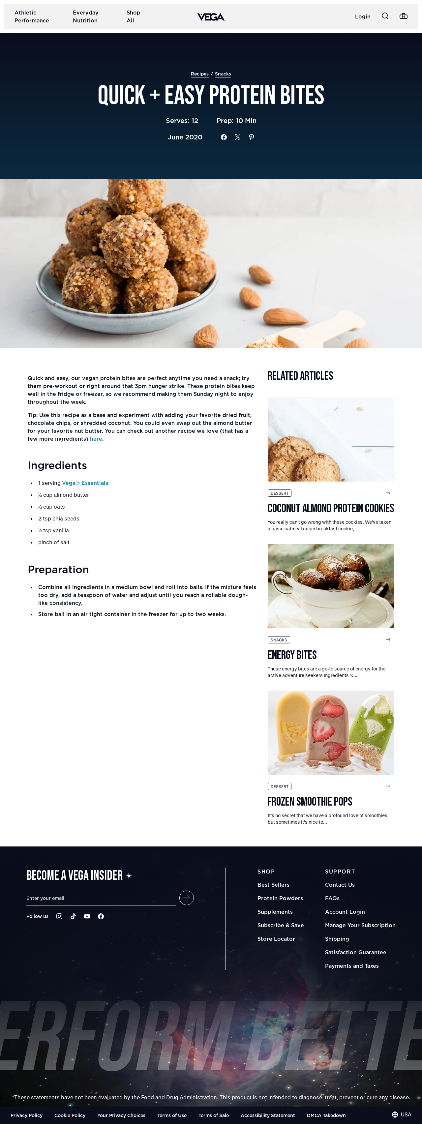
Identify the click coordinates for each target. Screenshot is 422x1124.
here (96, 439)
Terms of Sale (213, 1115)
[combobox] (401, 1114)
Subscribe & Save (280, 925)
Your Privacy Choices (121, 1115)
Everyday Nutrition (86, 16)
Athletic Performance (32, 16)
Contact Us (340, 885)
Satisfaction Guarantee (355, 952)
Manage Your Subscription (360, 925)
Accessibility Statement (268, 1115)
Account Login (345, 912)
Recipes (200, 73)
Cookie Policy (69, 1115)
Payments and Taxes (352, 966)
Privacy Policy (27, 1115)
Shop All (133, 16)
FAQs (332, 898)
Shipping (337, 939)
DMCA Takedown (326, 1115)
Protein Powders (280, 898)
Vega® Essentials (85, 483)
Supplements (275, 912)
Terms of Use (172, 1115)
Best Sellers (273, 885)
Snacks (223, 73)
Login (363, 16)
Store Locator (276, 939)
